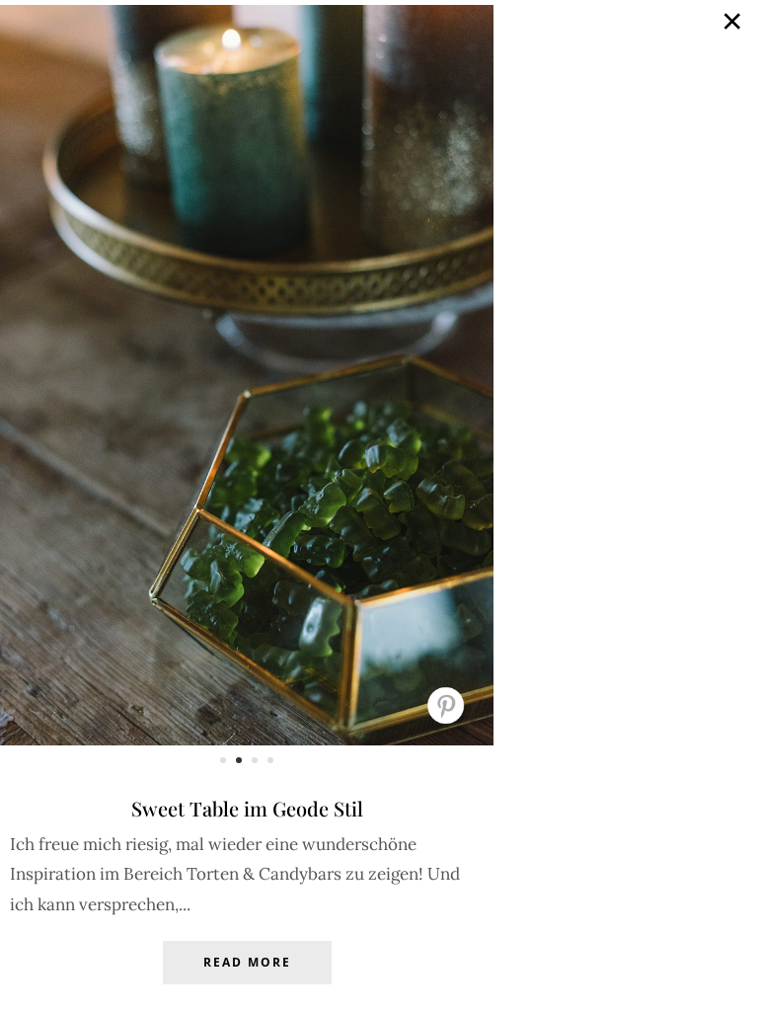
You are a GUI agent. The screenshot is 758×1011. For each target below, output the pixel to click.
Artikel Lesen (247, 977)
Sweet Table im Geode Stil (247, 808)
